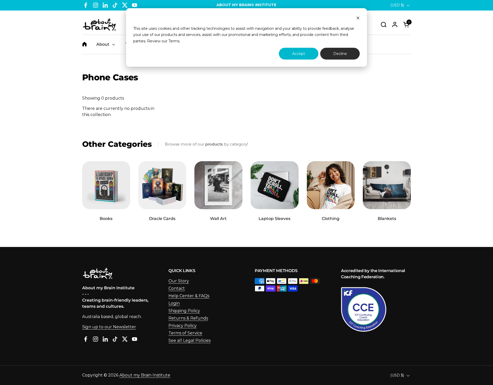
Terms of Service (185, 333)
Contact (176, 288)
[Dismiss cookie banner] (358, 18)
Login (174, 303)
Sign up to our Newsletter (109, 326)
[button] (383, 24)
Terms (173, 41)
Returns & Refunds (188, 318)
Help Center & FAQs (188, 295)
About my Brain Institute (144, 375)
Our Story (178, 280)
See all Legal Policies (189, 340)
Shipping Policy (184, 310)
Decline (340, 53)
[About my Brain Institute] (99, 24)
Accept (298, 53)
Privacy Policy (182, 325)
